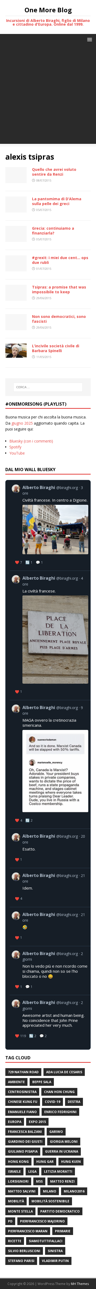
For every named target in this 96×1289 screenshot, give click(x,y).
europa (14, 1121)
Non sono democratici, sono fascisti (59, 319)
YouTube (17, 453)
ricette (14, 1241)
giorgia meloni (64, 1141)
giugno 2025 (22, 423)
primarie (62, 1231)
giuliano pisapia (23, 1151)
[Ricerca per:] (48, 387)
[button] (89, 39)
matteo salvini (21, 1191)
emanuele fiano (22, 1112)
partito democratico (60, 1211)
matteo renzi (62, 1181)
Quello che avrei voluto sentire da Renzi (54, 172)
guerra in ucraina (61, 1151)
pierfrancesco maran (27, 1231)
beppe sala (41, 1082)
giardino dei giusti (25, 1141)
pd (10, 1221)
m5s (39, 1181)
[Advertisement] (48, 96)
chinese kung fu (22, 1101)
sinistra (55, 1251)
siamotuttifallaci (45, 1241)
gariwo (56, 1131)
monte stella (20, 1211)
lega (32, 1171)
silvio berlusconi (24, 1251)
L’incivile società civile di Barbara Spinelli (55, 348)
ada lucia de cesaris (64, 1072)
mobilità (16, 1201)
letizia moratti (58, 1171)
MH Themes (80, 1284)
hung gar (45, 1161)
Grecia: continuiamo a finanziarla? (53, 231)
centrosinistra (22, 1092)
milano (49, 1191)
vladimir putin (55, 1261)
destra (74, 1101)
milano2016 (74, 1191)
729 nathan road (23, 1072)
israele (14, 1171)
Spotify (15, 446)
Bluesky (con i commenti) (31, 441)
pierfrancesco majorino (42, 1221)
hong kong (18, 1161)
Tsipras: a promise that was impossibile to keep (59, 289)
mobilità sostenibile (50, 1201)
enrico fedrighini (60, 1112)
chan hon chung (59, 1092)
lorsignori (18, 1181)
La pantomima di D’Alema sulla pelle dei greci (56, 201)
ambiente (16, 1082)
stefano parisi (21, 1261)
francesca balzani (25, 1131)
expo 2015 (37, 1121)
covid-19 (52, 1101)
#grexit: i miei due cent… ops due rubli (60, 260)
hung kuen (71, 1161)
